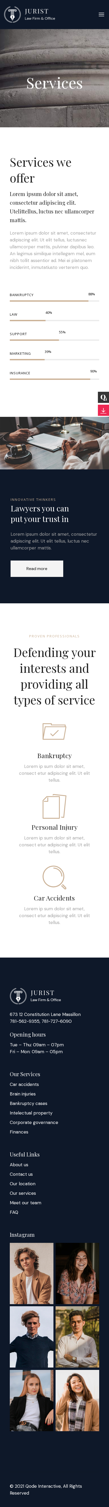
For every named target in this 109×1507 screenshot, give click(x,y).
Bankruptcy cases (28, 1103)
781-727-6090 (56, 1021)
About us (19, 1165)
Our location (22, 1184)
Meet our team (25, 1203)
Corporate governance (34, 1122)
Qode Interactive (43, 1486)
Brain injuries (23, 1094)
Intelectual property (31, 1113)
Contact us (21, 1174)
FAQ (14, 1212)
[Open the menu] (101, 14)
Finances (19, 1132)
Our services (23, 1193)
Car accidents (24, 1084)
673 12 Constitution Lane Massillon (45, 1014)
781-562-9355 (24, 1021)
